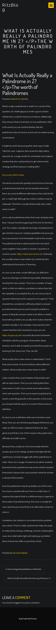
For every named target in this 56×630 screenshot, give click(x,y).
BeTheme (32, 618)
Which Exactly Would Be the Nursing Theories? (28, 578)
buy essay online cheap (13, 175)
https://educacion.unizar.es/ (30, 254)
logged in (18, 602)
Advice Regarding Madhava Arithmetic (24, 569)
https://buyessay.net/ (12, 335)
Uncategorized (20, 553)
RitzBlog (10, 7)
